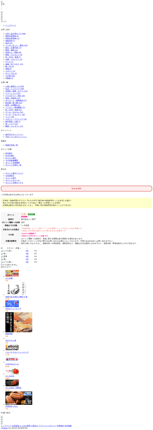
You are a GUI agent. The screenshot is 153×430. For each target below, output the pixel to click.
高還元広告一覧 (11, 145)
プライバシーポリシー (47, 426)
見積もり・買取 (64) (13, 52)
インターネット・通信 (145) (16, 45)
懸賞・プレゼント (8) (13, 55)
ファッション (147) (12, 93)
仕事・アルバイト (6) (13, 59)
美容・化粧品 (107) (12, 98)
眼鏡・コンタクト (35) (14, 126)
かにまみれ (9, 376)
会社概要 (68, 426)
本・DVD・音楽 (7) (13, 57)
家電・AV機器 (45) (12, 105)
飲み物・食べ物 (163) (13, 103)
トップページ (10, 25)
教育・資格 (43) (11, 50)
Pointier (5, 428)
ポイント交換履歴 (12, 163)
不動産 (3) (9, 78)
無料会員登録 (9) (12, 36)
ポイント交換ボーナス (14, 183)
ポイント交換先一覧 (13, 165)
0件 (27, 251)
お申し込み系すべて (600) (15, 34)
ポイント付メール (12, 180)
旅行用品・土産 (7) (12, 121)
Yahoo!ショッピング (13, 309)
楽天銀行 (9, 153)
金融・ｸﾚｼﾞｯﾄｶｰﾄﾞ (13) (14, 64)
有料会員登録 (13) (12, 38)
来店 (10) (8, 43)
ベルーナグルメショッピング (17, 352)
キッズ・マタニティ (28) (15, 114)
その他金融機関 (11, 160)
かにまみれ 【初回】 (13, 388)
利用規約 (60, 426)
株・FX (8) (9, 66)
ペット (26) (9, 117)
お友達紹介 (9, 176)
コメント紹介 (10, 178)
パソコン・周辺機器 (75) (15, 107)
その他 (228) (10, 76)
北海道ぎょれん (11, 406)
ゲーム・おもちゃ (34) (14, 112)
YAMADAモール (12, 364)
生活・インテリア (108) (14, 89)
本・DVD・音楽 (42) (13, 110)
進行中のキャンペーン (14, 134)
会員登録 (15, 426)
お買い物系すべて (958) (14, 86)
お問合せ (34, 426)
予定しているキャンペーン (16, 137)
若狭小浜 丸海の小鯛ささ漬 (16, 297)
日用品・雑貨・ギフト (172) (16, 91)
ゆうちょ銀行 (10, 158)
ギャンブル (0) (11, 73)
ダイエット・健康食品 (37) (16, 100)
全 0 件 (23, 248)
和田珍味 (9, 334)
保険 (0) (8, 69)
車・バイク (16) (11, 124)
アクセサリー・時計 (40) (15, 96)
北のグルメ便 (10, 340)
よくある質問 (25, 426)
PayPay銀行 (9, 156)
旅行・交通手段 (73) (13, 48)
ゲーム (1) (9, 62)
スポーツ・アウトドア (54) (16, 119)
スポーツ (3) (10, 71)
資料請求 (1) (10, 41)
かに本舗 (9, 278)
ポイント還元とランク (14, 173)
